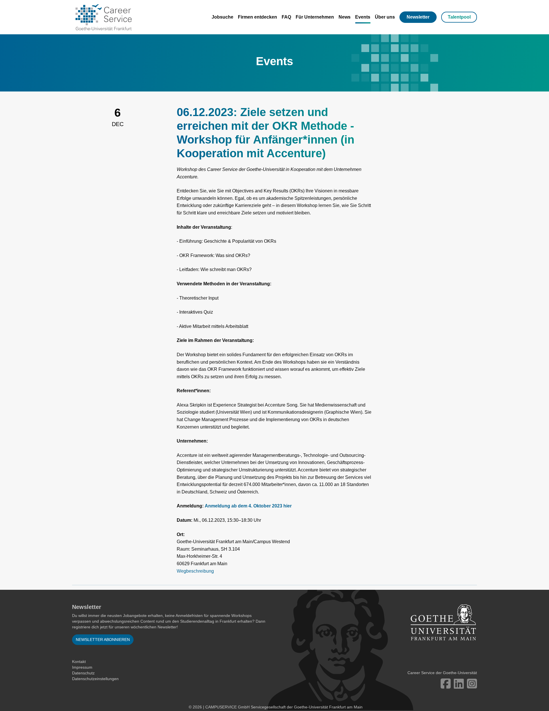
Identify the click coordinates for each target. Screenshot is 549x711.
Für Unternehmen (315, 17)
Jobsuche (222, 17)
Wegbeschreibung (195, 571)
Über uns (385, 17)
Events (362, 17)
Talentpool (459, 17)
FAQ (286, 17)
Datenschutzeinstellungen (95, 678)
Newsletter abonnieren (103, 639)
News (345, 17)
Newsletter (418, 17)
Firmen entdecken (257, 17)
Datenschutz (83, 673)
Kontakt (79, 661)
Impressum (82, 667)
